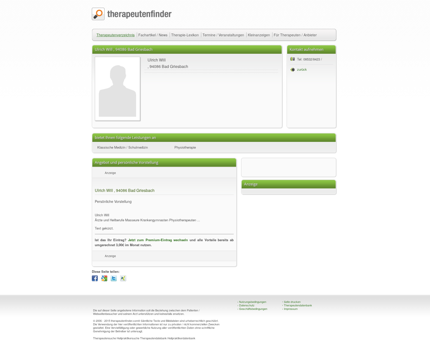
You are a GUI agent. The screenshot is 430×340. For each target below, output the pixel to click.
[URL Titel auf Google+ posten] (105, 280)
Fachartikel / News (152, 34)
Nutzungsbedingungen (251, 302)
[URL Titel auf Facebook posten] (96, 280)
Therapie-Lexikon (185, 34)
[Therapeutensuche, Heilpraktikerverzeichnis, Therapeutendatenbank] (132, 18)
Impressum (290, 309)
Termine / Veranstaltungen (223, 34)
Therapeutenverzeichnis (116, 34)
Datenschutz (246, 305)
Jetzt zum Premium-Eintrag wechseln (158, 239)
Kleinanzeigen (259, 34)
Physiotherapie (185, 147)
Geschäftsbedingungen (252, 309)
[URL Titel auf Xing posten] (124, 280)
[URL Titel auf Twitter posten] (115, 280)
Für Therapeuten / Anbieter (295, 34)
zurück (302, 69)
